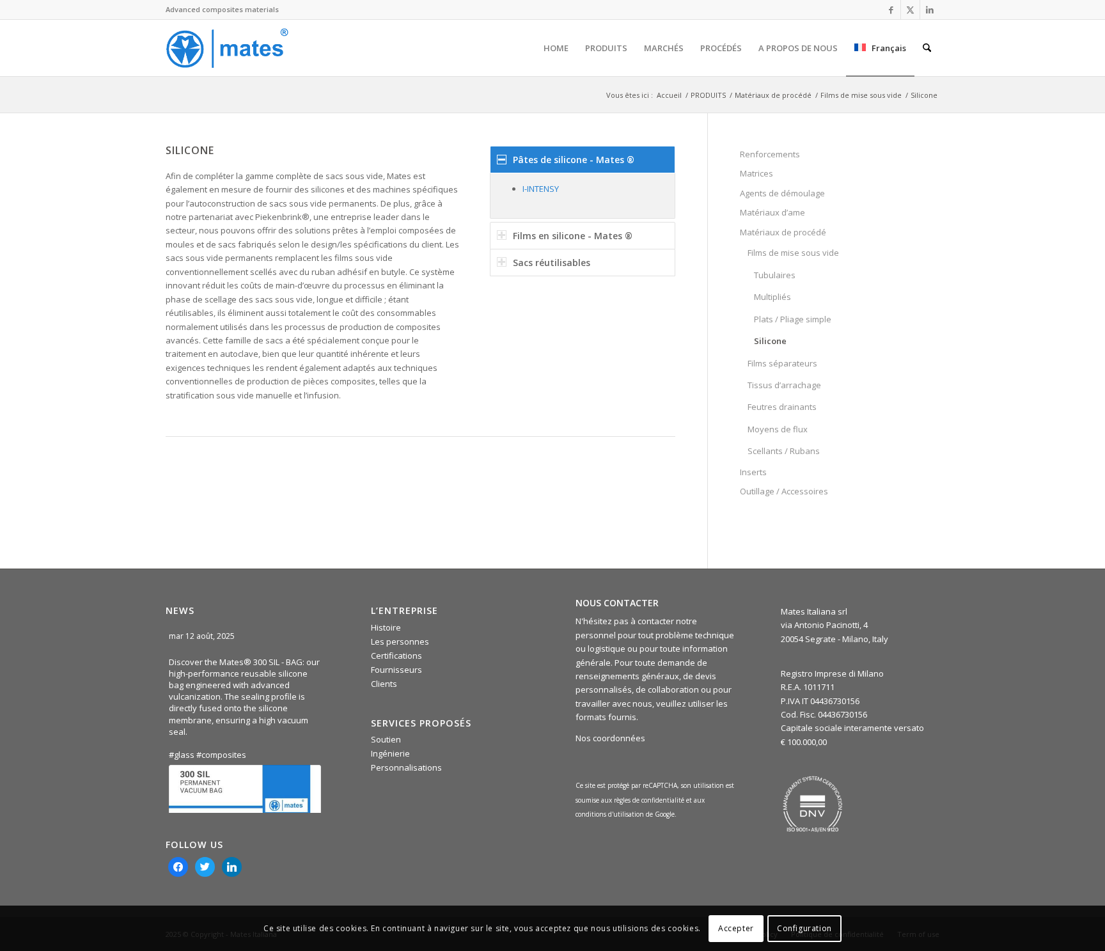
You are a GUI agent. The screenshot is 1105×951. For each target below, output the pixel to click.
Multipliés (772, 297)
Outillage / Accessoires (784, 491)
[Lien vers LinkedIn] (929, 9)
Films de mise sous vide (793, 252)
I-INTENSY (540, 188)
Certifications (396, 655)
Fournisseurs (396, 669)
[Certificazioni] (813, 804)
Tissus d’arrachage (784, 385)
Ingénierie (390, 753)
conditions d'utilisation (611, 814)
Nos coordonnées (610, 738)
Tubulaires (774, 275)
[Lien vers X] (910, 9)
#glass (181, 754)
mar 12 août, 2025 (203, 636)
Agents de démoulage (782, 193)
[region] (582, 195)
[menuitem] (556, 48)
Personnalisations (406, 767)
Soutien (386, 739)
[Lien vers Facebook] (891, 9)
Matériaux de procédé (783, 232)
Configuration (804, 928)
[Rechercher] (926, 48)
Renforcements (770, 154)
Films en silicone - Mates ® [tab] (572, 236)
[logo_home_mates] (227, 48)
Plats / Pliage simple (792, 319)
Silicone (770, 341)
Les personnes (400, 641)
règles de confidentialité (649, 800)
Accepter (736, 928)
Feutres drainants (782, 407)
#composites (221, 754)
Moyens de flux (778, 429)
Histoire (386, 627)
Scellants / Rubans (784, 451)
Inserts (753, 472)
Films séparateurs (782, 363)
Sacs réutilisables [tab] (551, 262)
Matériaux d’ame (772, 212)
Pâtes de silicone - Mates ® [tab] (573, 159)
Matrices (756, 173)
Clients (384, 683)
